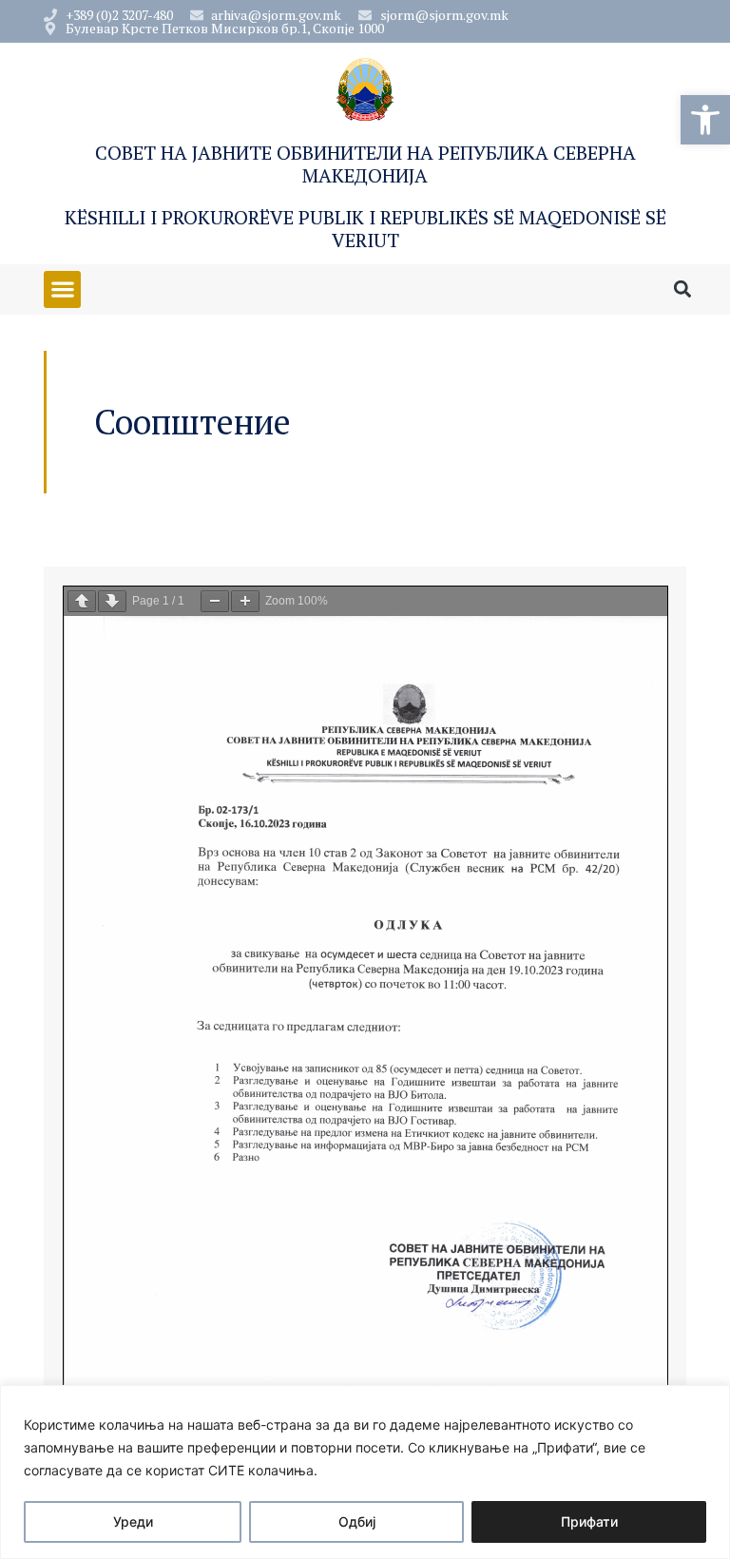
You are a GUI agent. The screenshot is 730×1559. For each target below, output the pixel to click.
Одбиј (356, 1521)
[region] (365, 1472)
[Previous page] (81, 601)
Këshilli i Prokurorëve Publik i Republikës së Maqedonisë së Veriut (365, 228)
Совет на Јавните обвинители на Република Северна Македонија (365, 164)
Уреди (133, 1521)
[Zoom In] (245, 601)
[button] (705, 119)
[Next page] (112, 601)
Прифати (589, 1521)
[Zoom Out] (215, 601)
